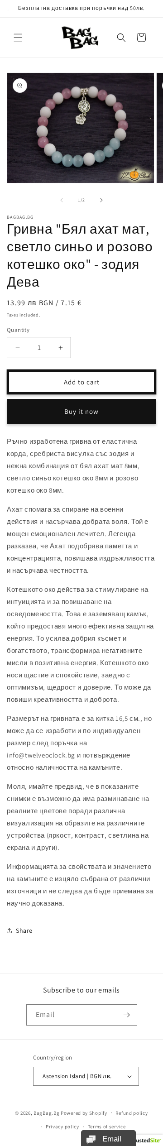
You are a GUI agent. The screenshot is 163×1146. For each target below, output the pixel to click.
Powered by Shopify (84, 1112)
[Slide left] (62, 200)
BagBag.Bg (46, 1112)
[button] (18, 38)
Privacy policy (62, 1126)
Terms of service (107, 1126)
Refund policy (131, 1113)
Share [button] (24, 930)
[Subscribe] (127, 1015)
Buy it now (81, 411)
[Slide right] (101, 200)
